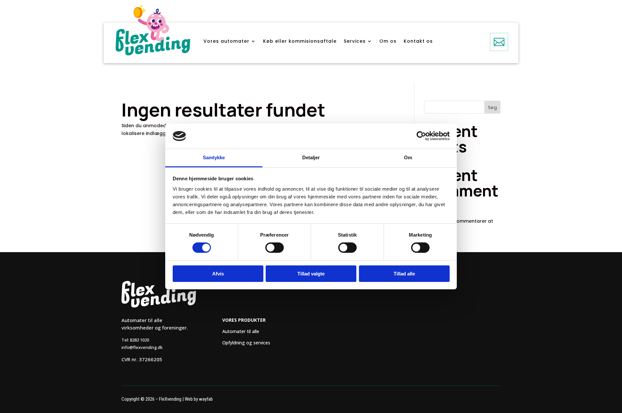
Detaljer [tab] (311, 157)
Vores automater (226, 41)
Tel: (135, 340)
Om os (388, 41)
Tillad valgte (311, 273)
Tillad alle (404, 273)
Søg (492, 107)
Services (355, 41)
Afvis (218, 273)
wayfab (206, 399)
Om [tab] (408, 157)
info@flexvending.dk (142, 347)
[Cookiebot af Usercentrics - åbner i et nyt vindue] (421, 136)
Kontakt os (418, 41)
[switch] (274, 247)
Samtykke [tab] (214, 157)
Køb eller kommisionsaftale (300, 41)
